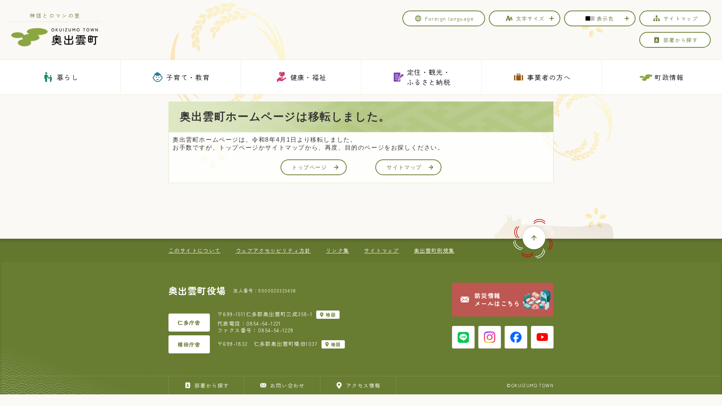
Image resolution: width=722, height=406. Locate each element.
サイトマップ (404, 167)
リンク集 (337, 250)
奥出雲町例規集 (434, 250)
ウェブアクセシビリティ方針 (273, 250)
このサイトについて (194, 250)
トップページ (309, 167)
